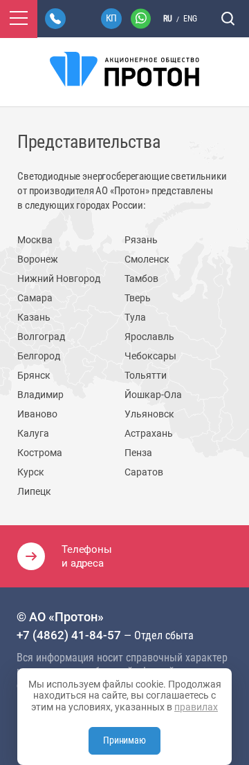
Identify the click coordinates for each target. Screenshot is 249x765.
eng (190, 18)
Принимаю (124, 740)
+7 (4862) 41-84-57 (69, 635)
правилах (196, 706)
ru (167, 18)
